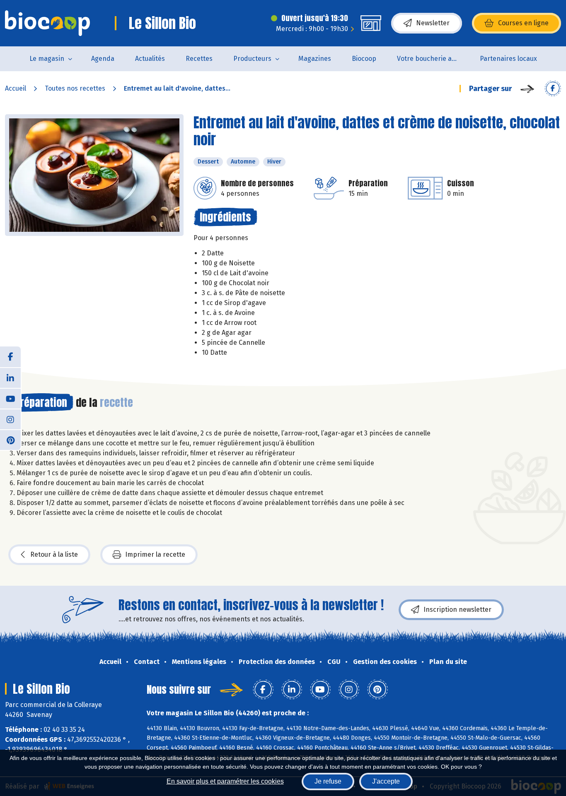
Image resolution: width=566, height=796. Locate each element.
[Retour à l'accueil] (47, 23)
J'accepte (386, 781)
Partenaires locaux (508, 59)
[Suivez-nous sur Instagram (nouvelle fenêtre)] (10, 419)
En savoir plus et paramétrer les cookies (225, 781)
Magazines (314, 59)
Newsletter (433, 23)
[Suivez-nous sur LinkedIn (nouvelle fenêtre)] (10, 377)
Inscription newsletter (457, 609)
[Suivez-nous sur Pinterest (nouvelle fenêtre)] (10, 439)
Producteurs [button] (252, 59)
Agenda (102, 59)
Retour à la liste (54, 554)
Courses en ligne (523, 23)
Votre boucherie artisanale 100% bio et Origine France (433, 59)
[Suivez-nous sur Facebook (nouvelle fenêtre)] (10, 356)
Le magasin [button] (46, 59)
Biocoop (364, 59)
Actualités (150, 59)
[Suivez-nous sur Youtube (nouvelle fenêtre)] (10, 398)
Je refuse (327, 781)
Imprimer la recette (155, 554)
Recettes (199, 59)
